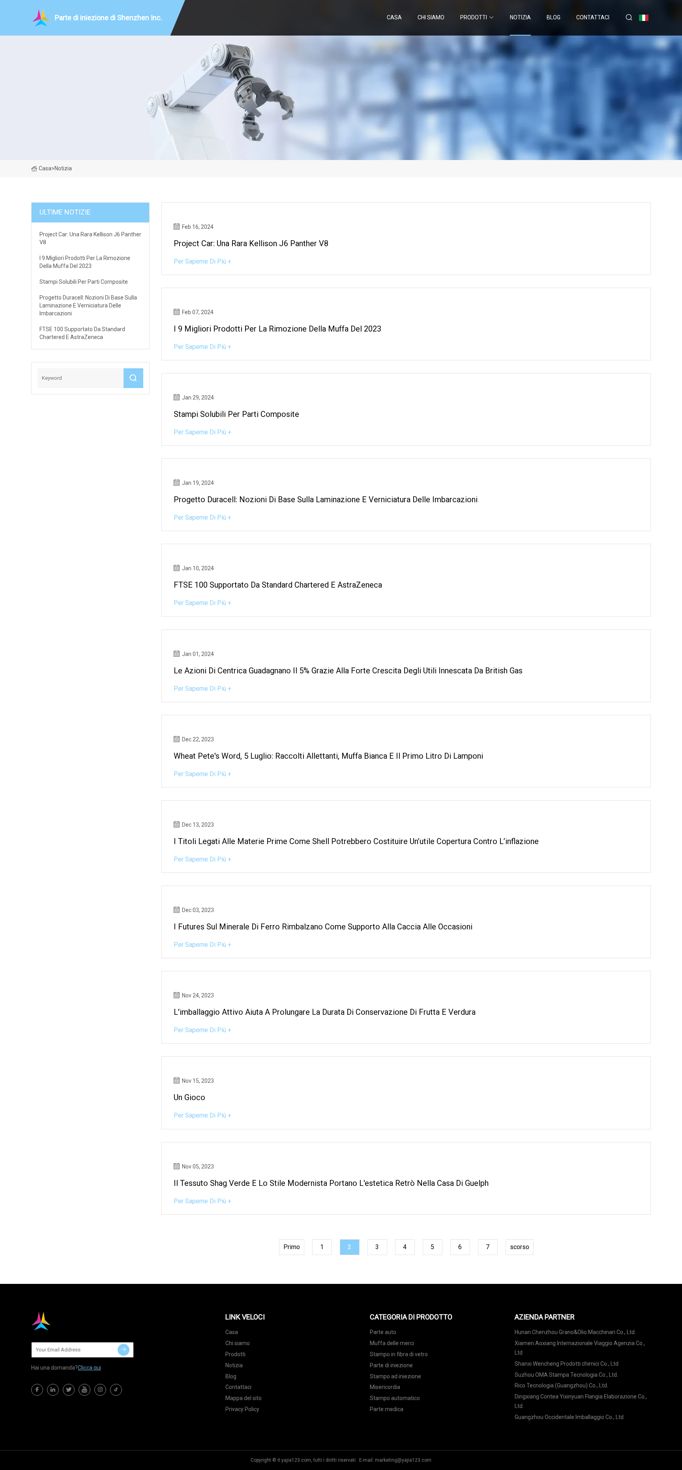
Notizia (520, 17)
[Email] (123, 1350)
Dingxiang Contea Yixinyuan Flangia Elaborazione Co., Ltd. (581, 1401)
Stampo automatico (395, 1398)
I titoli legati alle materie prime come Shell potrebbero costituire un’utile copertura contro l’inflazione (356, 841)
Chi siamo (431, 17)
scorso (519, 1247)
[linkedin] (53, 1390)
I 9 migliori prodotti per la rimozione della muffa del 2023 (277, 329)
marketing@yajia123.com (403, 1460)
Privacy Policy (242, 1409)
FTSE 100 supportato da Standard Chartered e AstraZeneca (278, 585)
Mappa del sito (243, 1398)
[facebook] (37, 1390)
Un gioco (189, 1097)
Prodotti (473, 17)
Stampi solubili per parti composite (236, 414)
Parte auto (383, 1332)
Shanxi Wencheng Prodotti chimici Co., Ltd (566, 1364)
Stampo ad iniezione (395, 1376)
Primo (291, 1247)
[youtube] (84, 1390)
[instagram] (100, 1390)
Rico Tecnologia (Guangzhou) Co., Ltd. (561, 1385)
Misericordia (385, 1387)
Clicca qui (89, 1367)
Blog (553, 17)
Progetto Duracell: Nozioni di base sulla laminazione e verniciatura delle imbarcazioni (326, 499)
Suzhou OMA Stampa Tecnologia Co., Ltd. (566, 1375)
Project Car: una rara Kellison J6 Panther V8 (251, 243)
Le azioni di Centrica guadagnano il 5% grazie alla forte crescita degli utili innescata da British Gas (348, 670)
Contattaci (592, 17)
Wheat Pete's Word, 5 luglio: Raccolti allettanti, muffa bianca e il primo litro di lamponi (328, 756)
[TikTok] (116, 1390)
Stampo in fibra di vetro (399, 1354)
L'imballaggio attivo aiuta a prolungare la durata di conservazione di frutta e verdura (325, 1012)
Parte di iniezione (391, 1365)
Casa (394, 17)
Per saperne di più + (202, 261)
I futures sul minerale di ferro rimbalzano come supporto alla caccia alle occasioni (323, 926)
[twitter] (69, 1390)
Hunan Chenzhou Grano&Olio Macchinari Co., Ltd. (575, 1332)
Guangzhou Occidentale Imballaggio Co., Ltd (569, 1417)
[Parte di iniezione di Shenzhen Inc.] (70, 1321)
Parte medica (386, 1409)
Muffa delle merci (392, 1343)
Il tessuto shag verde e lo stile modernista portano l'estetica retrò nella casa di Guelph (331, 1183)
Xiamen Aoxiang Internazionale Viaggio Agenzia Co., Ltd (580, 1348)
